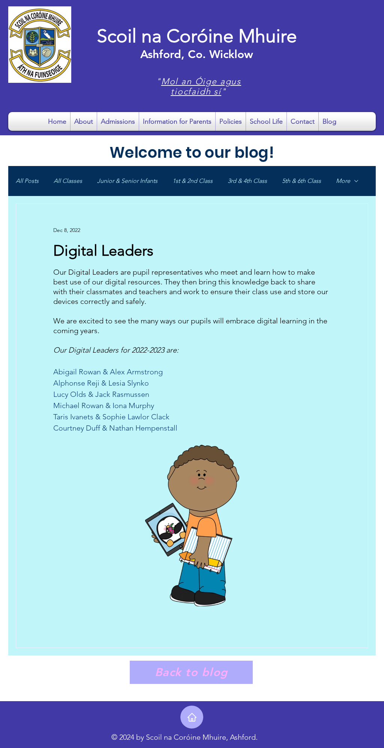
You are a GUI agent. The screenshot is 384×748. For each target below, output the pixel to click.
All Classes (68, 180)
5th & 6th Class (301, 180)
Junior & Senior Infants (127, 180)
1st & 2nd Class (192, 180)
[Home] (191, 717)
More (343, 180)
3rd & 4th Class (247, 180)
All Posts (27, 180)
